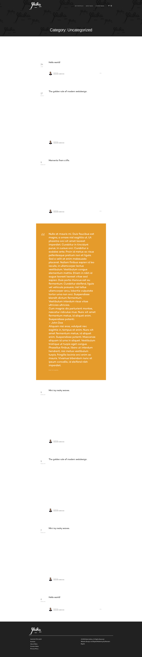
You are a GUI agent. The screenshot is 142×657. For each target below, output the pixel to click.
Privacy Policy (34, 648)
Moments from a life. (59, 160)
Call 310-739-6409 (35, 639)
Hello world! (54, 62)
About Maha (33, 644)
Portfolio (32, 641)
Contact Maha (34, 646)
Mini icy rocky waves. (59, 390)
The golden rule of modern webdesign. (68, 91)
